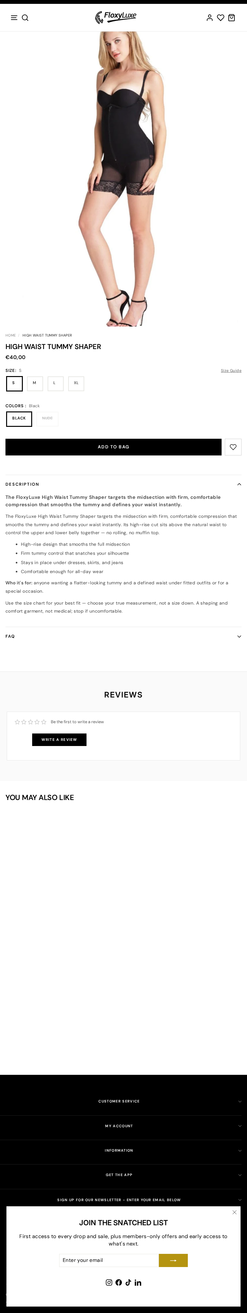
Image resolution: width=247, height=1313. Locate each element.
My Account (119, 1126)
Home (10, 335)
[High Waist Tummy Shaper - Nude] (66, 1026)
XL (76, 382)
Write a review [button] (59, 739)
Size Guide (231, 370)
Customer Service (119, 1101)
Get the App (119, 1175)
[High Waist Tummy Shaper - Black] (57, 1026)
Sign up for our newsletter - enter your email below (119, 1200)
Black (19, 418)
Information (119, 1150)
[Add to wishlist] (233, 447)
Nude (47, 418)
